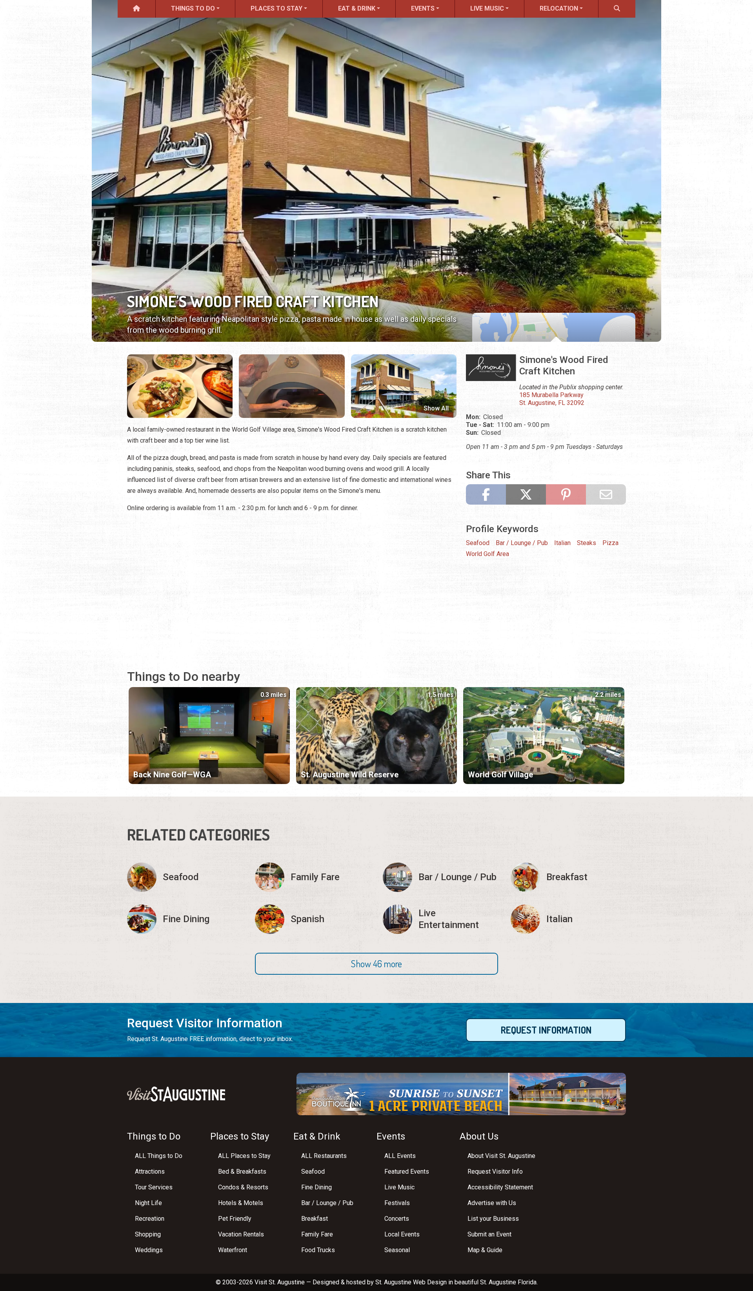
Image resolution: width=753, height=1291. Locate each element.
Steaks (586, 543)
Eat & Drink (356, 8)
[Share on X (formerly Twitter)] (526, 494)
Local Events (402, 1234)
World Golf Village (500, 774)
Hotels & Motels (240, 1203)
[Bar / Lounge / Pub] (440, 877)
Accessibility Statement (500, 1187)
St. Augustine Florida (508, 1282)
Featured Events (406, 1171)
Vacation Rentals (241, 1234)
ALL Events (400, 1156)
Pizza (610, 543)
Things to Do (193, 8)
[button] (376, 964)
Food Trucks (318, 1250)
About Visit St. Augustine (501, 1156)
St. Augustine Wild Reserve (349, 774)
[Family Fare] (312, 877)
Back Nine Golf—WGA (172, 774)
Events (423, 8)
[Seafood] (184, 877)
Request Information (546, 1030)
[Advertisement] (292, 592)
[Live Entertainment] (440, 919)
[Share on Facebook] (486, 494)
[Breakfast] (568, 877)
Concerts (396, 1218)
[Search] (616, 9)
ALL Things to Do (158, 1156)
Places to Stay (276, 8)
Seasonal (397, 1250)
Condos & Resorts (243, 1187)
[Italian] (568, 919)
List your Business (493, 1218)
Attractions (150, 1171)
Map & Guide (484, 1250)
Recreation (149, 1218)
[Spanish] (312, 919)
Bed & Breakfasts (242, 1171)
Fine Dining (316, 1187)
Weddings (149, 1250)
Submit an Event (489, 1234)
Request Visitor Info (495, 1171)
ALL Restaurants (324, 1156)
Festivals (397, 1203)
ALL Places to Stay (244, 1156)
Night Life (148, 1203)
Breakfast (314, 1218)
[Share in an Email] (606, 494)
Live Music (487, 8)
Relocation (559, 8)
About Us (479, 1136)
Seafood (477, 543)
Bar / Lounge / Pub (522, 543)
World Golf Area (487, 554)
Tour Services (154, 1187)
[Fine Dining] (184, 919)
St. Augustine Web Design (411, 1282)
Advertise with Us (491, 1203)
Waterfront (232, 1250)
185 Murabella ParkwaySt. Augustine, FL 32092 (551, 399)
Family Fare (317, 1234)
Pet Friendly (234, 1218)
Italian (562, 543)
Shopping (148, 1234)
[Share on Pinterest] (566, 494)
